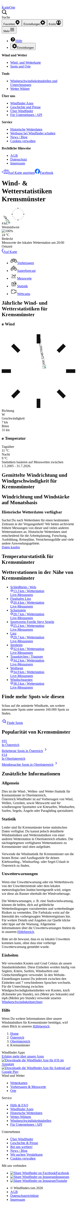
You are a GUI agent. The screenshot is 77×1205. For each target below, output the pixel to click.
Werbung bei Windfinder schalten (32, 133)
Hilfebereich (25, 932)
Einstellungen (25, 47)
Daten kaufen (11, 547)
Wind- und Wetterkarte (25, 62)
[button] (38, 14)
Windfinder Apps (21, 103)
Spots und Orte (20, 66)
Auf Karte (10, 252)
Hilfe (18, 41)
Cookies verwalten (23, 141)
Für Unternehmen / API (26, 115)
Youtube (61, 1180)
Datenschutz (18, 159)
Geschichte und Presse (25, 107)
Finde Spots (15, 723)
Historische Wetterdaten (26, 129)
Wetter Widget (20, 88)
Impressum (17, 163)
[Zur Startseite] (2, 3)
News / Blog (18, 137)
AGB (14, 155)
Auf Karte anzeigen (21, 173)
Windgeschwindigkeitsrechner (22, 1002)
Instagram (62, 1177)
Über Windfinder (21, 111)
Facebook (46, 173)
